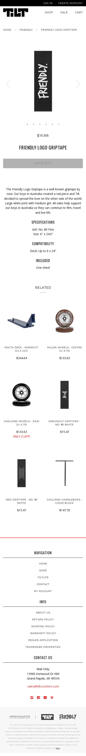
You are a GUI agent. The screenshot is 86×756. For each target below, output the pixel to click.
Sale (64, 12)
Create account (70, 3)
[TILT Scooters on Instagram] (32, 697)
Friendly (26, 29)
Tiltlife (43, 577)
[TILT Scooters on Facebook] (38, 697)
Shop (49, 12)
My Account (43, 591)
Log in (48, 3)
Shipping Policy (43, 626)
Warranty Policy (43, 633)
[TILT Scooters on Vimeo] (51, 697)
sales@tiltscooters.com (43, 686)
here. (58, 748)
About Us (43, 612)
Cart (79, 12)
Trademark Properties (43, 647)
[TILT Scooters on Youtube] (45, 697)
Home (7, 29)
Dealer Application (43, 640)
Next (78, 84)
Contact (43, 584)
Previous (8, 84)
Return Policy (43, 619)
